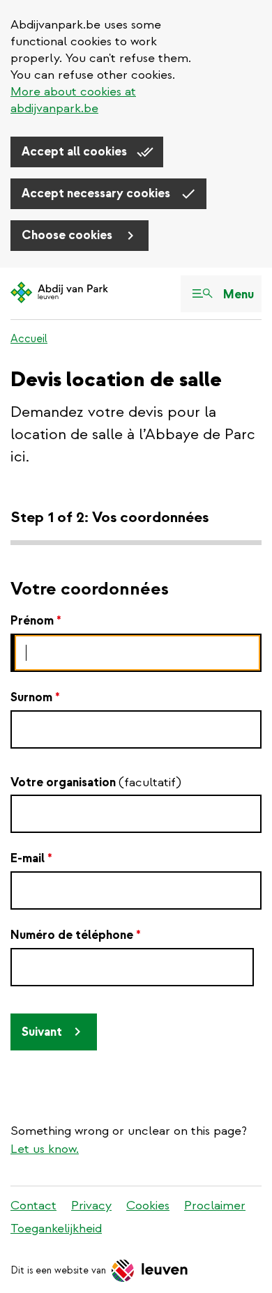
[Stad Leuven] (150, 1271)
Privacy (91, 1206)
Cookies (147, 1206)
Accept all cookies (76, 152)
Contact (33, 1206)
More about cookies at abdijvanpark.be (73, 100)
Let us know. (44, 1149)
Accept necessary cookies (97, 193)
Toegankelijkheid (56, 1229)
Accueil (28, 339)
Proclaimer (214, 1206)
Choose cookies (68, 235)
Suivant (42, 1032)
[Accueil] (59, 293)
